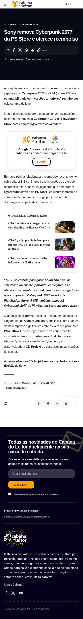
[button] (7, 4)
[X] (13, 593)
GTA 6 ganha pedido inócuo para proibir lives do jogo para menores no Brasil (29, 245)
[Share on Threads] (66, 403)
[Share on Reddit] (32, 50)
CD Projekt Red (25, 383)
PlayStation (30, 24)
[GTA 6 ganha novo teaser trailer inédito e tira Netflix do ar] (65, 262)
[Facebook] (6, 593)
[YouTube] (21, 593)
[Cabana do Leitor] (21, 4)
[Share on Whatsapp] (26, 50)
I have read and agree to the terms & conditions (35, 494)
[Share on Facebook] (14, 50)
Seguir (41, 161)
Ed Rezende (17, 60)
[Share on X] (20, 50)
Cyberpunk (48, 383)
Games (12, 24)
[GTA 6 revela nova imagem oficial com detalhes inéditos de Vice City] (65, 227)
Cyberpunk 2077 (16, 388)
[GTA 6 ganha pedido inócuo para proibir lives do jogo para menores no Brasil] (65, 244)
